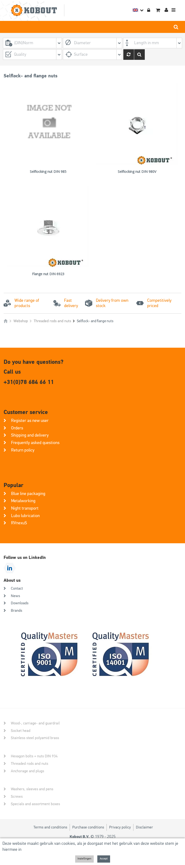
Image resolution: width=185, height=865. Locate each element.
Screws (17, 797)
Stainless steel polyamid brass (35, 738)
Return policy (22, 450)
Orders (17, 428)
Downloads (19, 603)
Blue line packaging (28, 494)
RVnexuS (19, 523)
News (15, 596)
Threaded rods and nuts (52, 321)
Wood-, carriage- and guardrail (35, 723)
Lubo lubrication (25, 516)
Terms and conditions (50, 827)
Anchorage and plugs (27, 771)
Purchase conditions (88, 827)
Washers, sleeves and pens (32, 789)
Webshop (20, 321)
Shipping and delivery (30, 435)
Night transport (25, 508)
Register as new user (30, 421)
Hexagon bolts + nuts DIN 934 (34, 756)
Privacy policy (120, 827)
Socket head (20, 731)
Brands (16, 611)
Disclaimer (144, 827)
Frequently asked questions (35, 443)
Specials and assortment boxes (35, 804)
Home (6, 321)
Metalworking (23, 501)
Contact (17, 589)
